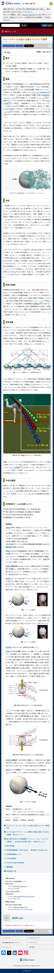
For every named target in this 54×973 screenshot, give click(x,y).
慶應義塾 (9, 867)
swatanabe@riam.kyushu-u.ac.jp (24, 896)
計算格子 (38, 303)
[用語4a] (9, 578)
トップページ (6, 938)
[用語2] (8, 551)
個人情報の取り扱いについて (11, 943)
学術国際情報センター (14, 854)
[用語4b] (9, 647)
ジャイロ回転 (16, 467)
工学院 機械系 (11, 858)
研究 (8, 52)
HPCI (14, 89)
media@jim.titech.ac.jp (20, 907)
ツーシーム (43, 98)
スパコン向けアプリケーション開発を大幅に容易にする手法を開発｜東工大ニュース (27, 833)
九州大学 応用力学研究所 (15, 862)
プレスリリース (7, 947)
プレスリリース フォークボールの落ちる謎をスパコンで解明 (27, 825)
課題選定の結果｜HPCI (14, 547)
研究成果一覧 (11, 871)
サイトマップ (33, 943)
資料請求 (32, 947)
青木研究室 (10, 846)
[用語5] (8, 651)
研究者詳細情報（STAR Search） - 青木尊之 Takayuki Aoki (26, 850)
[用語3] (8, 566)
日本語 (44, 25)
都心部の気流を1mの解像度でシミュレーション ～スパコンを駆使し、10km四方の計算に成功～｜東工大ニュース (27, 840)
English (50, 25)
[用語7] (8, 770)
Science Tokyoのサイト (30, 14)
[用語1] (8, 527)
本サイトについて (34, 938)
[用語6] (8, 760)
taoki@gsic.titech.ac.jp (20, 886)
